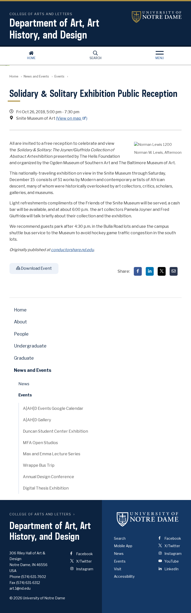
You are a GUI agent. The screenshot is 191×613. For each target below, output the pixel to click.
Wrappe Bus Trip (38, 465)
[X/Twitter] (162, 271)
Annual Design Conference (48, 476)
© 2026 (15, 598)
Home (31, 58)
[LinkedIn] (150, 271)
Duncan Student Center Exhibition (55, 431)
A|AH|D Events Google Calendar (53, 408)
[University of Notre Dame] (148, 519)
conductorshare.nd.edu (72, 249)
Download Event (36, 268)
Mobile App (123, 546)
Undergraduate (30, 345)
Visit (117, 569)
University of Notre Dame (157, 17)
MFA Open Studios (40, 442)
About (20, 321)
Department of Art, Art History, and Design (54, 28)
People (21, 334)
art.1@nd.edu (20, 588)
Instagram (84, 569)
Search (95, 58)
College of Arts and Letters (40, 514)
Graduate (24, 358)
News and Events (36, 76)
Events (59, 76)
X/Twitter (83, 561)
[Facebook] (138, 271)
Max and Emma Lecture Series (51, 454)
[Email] (174, 271)
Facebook (84, 554)
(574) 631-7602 (33, 577)
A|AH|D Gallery (37, 420)
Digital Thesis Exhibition (46, 488)
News (23, 384)
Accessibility (124, 576)
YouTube (171, 561)
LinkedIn (171, 569)
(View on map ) (71, 118)
